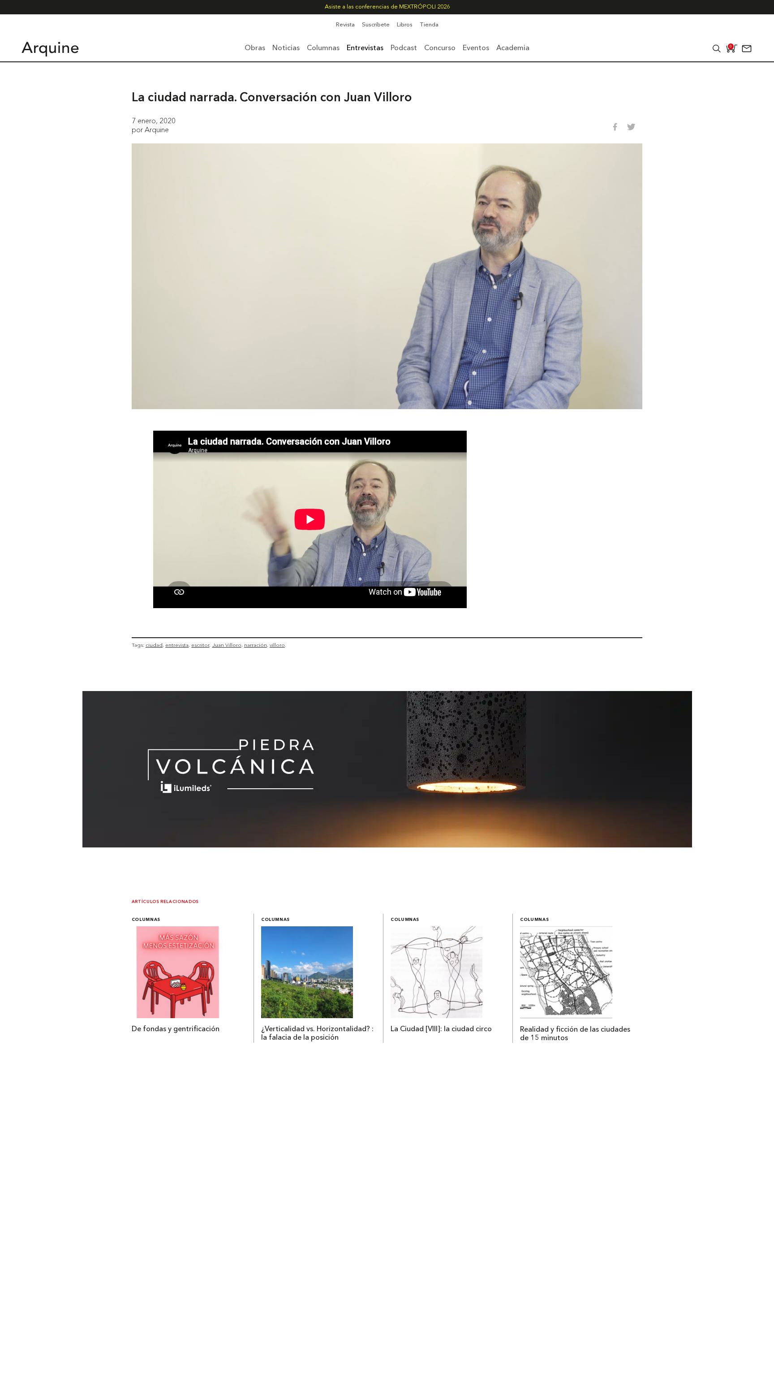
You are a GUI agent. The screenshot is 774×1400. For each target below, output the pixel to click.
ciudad (154, 645)
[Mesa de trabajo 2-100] (387, 844)
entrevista (177, 645)
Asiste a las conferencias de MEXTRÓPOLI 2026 (387, 7)
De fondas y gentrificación (175, 1029)
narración (255, 645)
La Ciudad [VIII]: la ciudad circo (441, 1029)
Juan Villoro (226, 645)
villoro (277, 645)
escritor (200, 645)
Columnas (146, 920)
